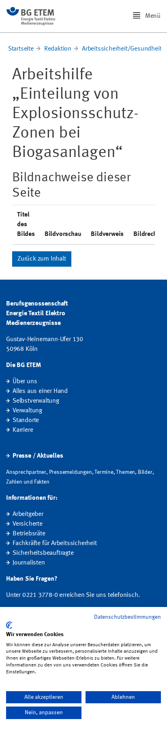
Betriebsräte (29, 534)
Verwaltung (27, 410)
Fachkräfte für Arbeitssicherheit (55, 543)
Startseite (21, 49)
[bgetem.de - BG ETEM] (30, 16)
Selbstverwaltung (36, 401)
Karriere (23, 430)
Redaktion (57, 49)
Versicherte (28, 524)
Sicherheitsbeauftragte (43, 553)
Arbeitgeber (28, 514)
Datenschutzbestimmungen (127, 617)
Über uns (25, 381)
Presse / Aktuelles (38, 456)
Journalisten (29, 563)
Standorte (26, 420)
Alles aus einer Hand (40, 391)
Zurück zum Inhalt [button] (41, 259)
